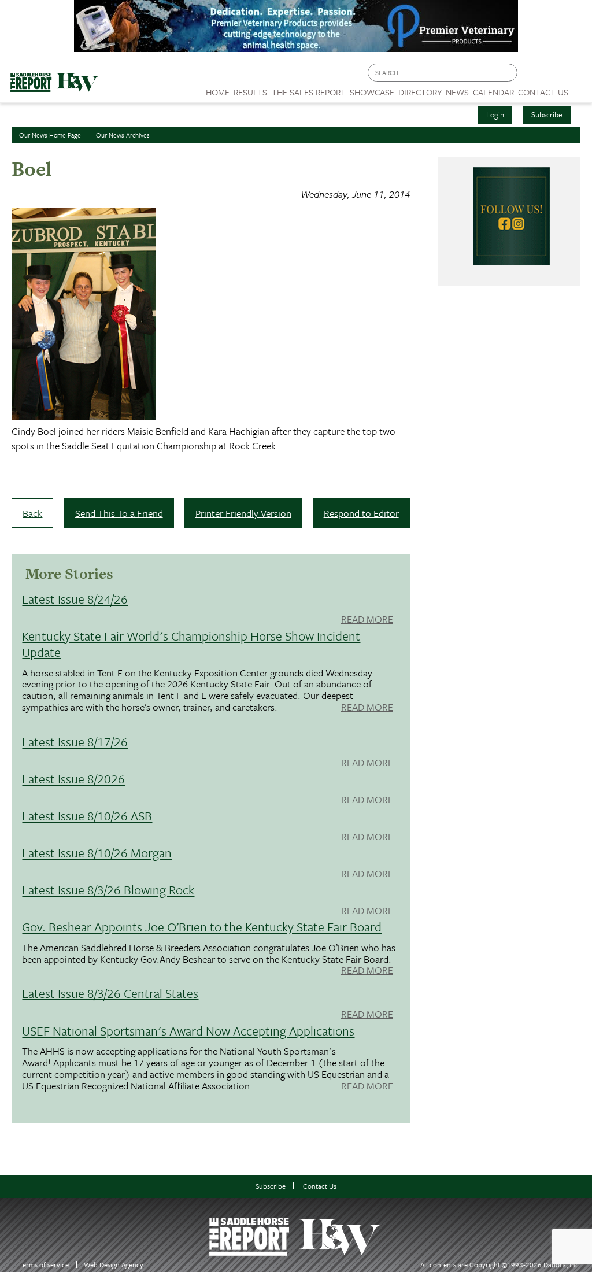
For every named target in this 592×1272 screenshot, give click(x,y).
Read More (367, 619)
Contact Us (319, 1186)
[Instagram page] (576, 75)
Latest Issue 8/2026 (73, 778)
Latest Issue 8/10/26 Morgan (97, 852)
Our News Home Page (50, 135)
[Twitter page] (554, 75)
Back (32, 513)
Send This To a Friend (119, 513)
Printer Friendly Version (243, 513)
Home (218, 92)
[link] (218, 89)
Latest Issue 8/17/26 (75, 741)
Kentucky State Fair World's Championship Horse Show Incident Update (191, 644)
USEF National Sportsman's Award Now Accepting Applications (188, 1031)
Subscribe (547, 114)
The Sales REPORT (309, 92)
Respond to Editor (361, 513)
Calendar (493, 92)
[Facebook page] (532, 75)
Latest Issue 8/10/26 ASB (87, 815)
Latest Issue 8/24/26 (75, 599)
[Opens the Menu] (580, 88)
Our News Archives (123, 135)
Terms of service (44, 1265)
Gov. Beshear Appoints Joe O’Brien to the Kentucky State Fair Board (202, 926)
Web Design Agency (113, 1265)
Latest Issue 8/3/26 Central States (110, 993)
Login (495, 114)
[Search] (509, 72)
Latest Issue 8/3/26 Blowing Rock (108, 889)
